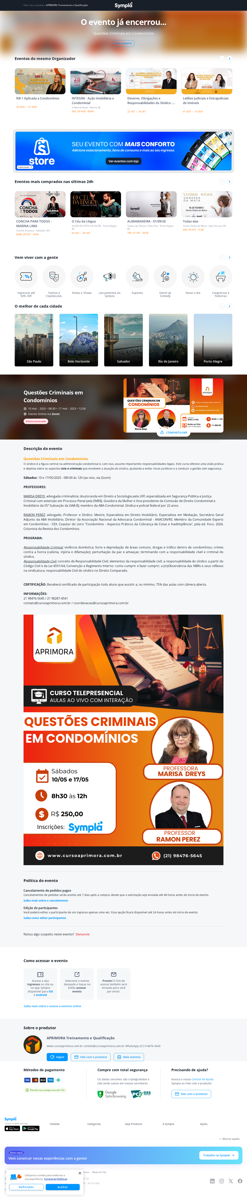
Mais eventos (132, 1057)
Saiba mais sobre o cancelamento (46, 900)
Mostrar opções (231, 1138)
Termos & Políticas (55, 1179)
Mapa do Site (99, 1172)
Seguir (60, 1057)
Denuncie (83, 934)
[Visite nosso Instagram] (221, 1181)
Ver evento (123, 43)
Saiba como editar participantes (45, 918)
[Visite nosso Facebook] (240, 1181)
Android (41, 995)
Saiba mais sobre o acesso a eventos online (52, 1006)
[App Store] (12, 1128)
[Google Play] (30, 1128)
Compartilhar (176, 432)
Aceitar (63, 1187)
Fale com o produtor (93, 1057)
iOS (51, 991)
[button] (16, 1177)
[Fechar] (80, 1173)
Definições (26, 1187)
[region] (44, 1182)
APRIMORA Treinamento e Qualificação (67, 5)
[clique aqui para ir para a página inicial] (123, 5)
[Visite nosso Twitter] (230, 1181)
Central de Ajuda (202, 1079)
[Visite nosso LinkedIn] (212, 1181)
